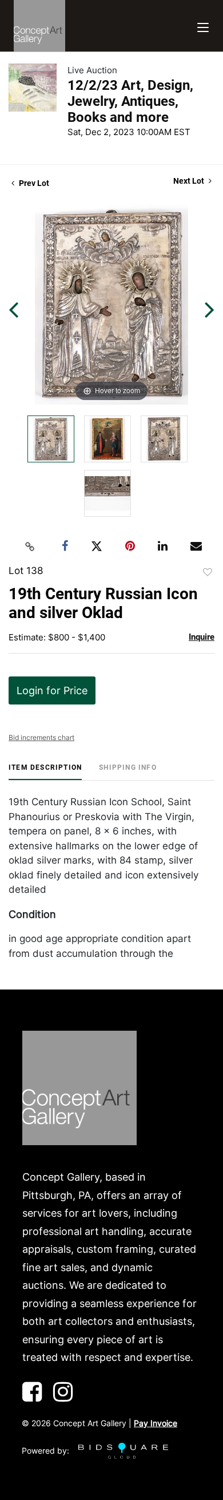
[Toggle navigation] (203, 26)
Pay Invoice (155, 1423)
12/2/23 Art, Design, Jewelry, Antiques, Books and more (130, 101)
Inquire (201, 637)
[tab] (45, 771)
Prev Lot (33, 183)
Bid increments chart (41, 737)
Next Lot (189, 180)
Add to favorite (207, 572)
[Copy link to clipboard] (30, 546)
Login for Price (52, 690)
